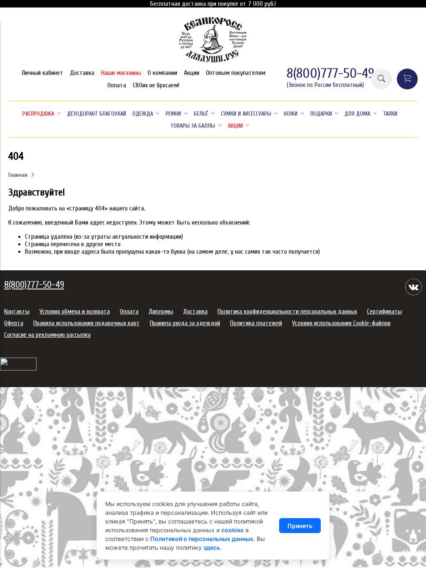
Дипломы (161, 311)
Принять (299, 525)
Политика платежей (256, 323)
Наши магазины (121, 73)
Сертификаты (384, 311)
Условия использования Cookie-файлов (341, 323)
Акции (191, 73)
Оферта (13, 323)
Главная (17, 174)
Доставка (82, 73)
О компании (162, 73)
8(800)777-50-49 (330, 73)
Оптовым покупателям (235, 73)
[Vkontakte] (413, 287)
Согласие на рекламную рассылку (47, 334)
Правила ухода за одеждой (185, 323)
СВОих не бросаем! (156, 85)
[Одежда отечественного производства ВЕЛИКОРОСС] (212, 61)
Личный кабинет (42, 73)
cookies (232, 529)
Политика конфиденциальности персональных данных (287, 311)
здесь (211, 547)
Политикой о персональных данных (201, 538)
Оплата (116, 85)
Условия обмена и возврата (75, 311)
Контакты (17, 311)
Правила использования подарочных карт (86, 323)
